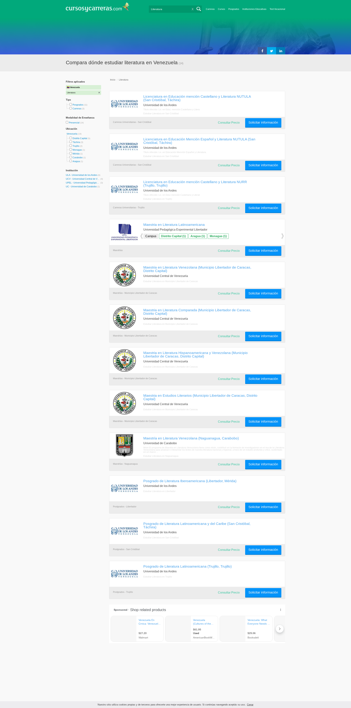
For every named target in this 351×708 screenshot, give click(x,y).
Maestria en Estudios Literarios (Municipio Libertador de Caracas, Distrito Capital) (200, 397)
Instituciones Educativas (254, 9)
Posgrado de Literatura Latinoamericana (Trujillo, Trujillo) (187, 566)
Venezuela (72, 134)
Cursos (221, 9)
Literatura (123, 80)
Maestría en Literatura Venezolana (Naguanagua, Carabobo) (191, 438)
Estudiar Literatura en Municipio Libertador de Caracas (170, 281)
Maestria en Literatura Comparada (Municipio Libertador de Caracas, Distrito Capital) (197, 311)
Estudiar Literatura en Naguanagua (160, 456)
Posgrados (233, 9)
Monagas (77, 150)
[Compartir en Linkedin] (280, 50)
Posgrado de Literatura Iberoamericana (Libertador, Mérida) (189, 481)
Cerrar (250, 704)
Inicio (112, 80)
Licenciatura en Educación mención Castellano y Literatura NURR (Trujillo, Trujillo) (195, 183)
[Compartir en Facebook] (262, 50)
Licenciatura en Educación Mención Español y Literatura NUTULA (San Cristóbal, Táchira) (199, 141)
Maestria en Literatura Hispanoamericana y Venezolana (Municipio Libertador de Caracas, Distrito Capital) (195, 354)
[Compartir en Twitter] (271, 50)
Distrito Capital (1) (173, 236)
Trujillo (76, 146)
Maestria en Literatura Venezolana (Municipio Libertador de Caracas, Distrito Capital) (197, 269)
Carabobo (78, 157)
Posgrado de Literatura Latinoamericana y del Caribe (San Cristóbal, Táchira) (196, 525)
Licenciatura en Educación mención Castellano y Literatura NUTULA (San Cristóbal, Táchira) (197, 98)
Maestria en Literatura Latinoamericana (174, 225)
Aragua (76, 161)
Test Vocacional (277, 9)
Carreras (210, 9)
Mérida (76, 153)
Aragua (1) (197, 236)
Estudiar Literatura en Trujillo (157, 199)
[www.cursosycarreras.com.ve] (97, 8)
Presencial (74, 122)
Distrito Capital (80, 138)
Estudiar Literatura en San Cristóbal (161, 113)
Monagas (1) (218, 236)
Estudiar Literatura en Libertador (159, 491)
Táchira (76, 142)
